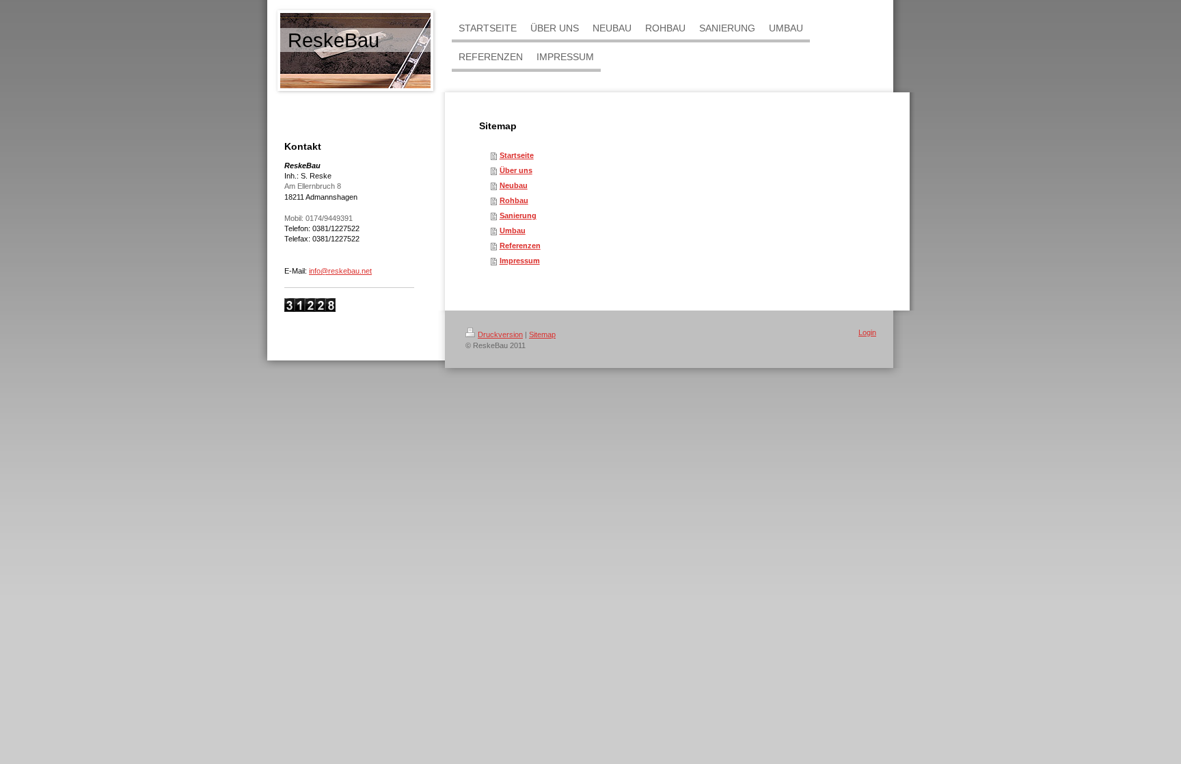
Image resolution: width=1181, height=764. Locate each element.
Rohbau (514, 200)
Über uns (516, 170)
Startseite (517, 155)
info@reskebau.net (340, 271)
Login (867, 332)
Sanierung (518, 215)
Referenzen (520, 245)
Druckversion (500, 334)
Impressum (520, 260)
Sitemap (542, 334)
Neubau (514, 185)
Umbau (513, 230)
